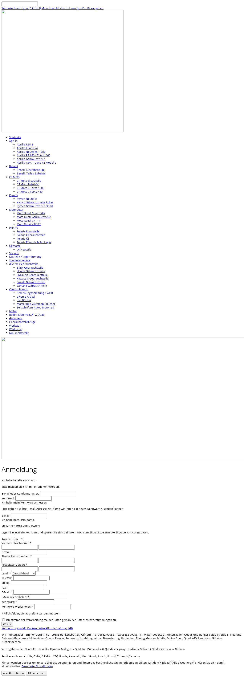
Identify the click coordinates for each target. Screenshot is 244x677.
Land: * (6, 573)
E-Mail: (6, 515)
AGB (70, 628)
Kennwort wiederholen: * (18, 606)
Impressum (9, 628)
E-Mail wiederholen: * (15, 597)
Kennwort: (8, 498)
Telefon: (7, 578)
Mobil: (6, 583)
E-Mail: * (7, 592)
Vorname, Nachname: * (16, 543)
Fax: (4, 587)
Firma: (6, 552)
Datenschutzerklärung (41, 628)
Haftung (61, 628)
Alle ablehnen (36, 673)
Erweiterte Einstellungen (37, 666)
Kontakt (21, 628)
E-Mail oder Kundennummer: (20, 493)
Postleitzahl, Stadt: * (14, 564)
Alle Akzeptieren (13, 673)
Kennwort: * (9, 602)
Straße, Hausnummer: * (17, 556)
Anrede (6, 539)
